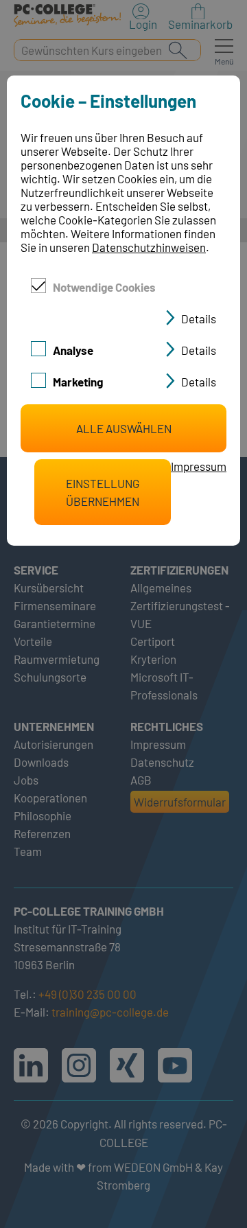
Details (198, 318)
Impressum (198, 466)
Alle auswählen (124, 428)
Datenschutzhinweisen (149, 247)
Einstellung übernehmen (102, 492)
